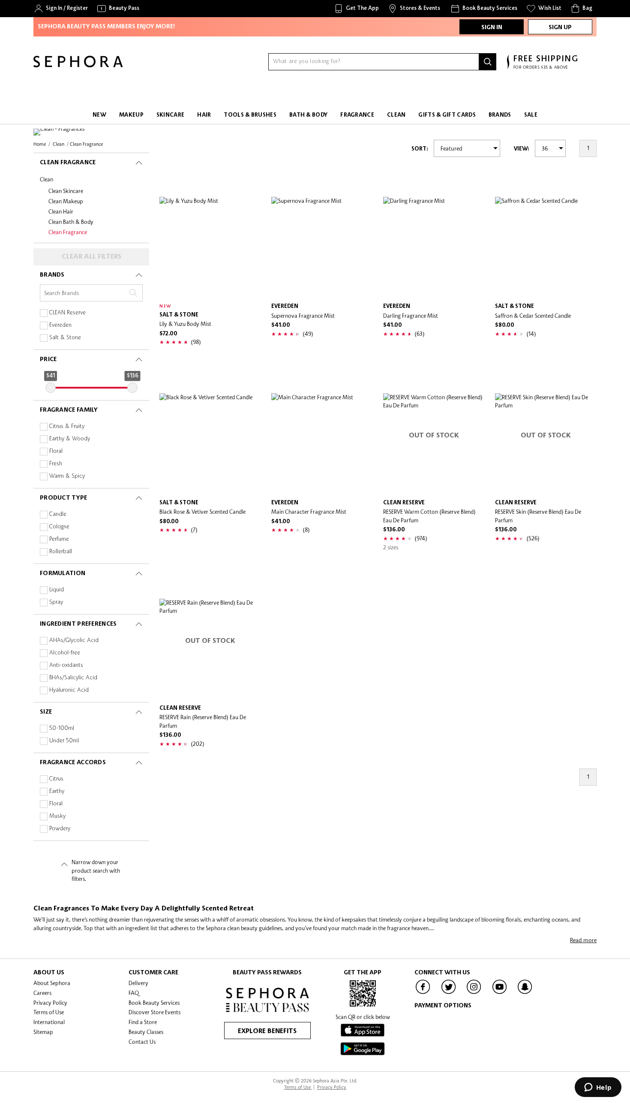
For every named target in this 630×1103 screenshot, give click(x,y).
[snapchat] (525, 993)
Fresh (55, 464)
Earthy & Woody (69, 439)
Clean (46, 179)
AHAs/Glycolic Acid (74, 640)
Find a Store (143, 1022)
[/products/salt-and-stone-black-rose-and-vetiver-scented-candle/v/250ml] (210, 444)
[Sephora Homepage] (78, 65)
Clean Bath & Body (70, 221)
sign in (491, 27)
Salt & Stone (65, 338)
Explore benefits (267, 1031)
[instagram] (474, 993)
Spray (56, 602)
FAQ (134, 992)
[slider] (50, 388)
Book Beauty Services (154, 1002)
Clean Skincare (65, 190)
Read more (583, 940)
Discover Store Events (154, 1012)
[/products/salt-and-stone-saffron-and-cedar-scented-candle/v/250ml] (546, 247)
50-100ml (61, 728)
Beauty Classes (146, 1031)
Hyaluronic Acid (69, 690)
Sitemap (43, 1031)
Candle (57, 514)
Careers (42, 992)
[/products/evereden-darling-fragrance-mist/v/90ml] (434, 247)
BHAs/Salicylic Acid (73, 678)
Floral (56, 451)
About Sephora (51, 982)
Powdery (59, 829)
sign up (560, 27)
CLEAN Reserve (67, 313)
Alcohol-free (64, 653)
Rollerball (60, 552)
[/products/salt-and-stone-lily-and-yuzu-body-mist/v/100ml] (210, 247)
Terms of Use (48, 1012)
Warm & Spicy (67, 476)
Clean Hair (60, 211)
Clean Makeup (65, 201)
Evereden (60, 325)
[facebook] (423, 993)
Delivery (138, 982)
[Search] (487, 61)
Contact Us (142, 1041)
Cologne (59, 527)
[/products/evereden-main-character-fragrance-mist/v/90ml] (322, 444)
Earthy (56, 791)
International (49, 1022)
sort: (419, 149)
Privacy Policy (50, 1002)
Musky (57, 816)
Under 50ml (64, 741)
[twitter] (448, 993)
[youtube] (499, 993)
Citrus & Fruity (66, 426)
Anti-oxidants (66, 665)
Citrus (56, 779)
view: (521, 149)
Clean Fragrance (67, 232)
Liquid (56, 590)
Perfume (59, 539)
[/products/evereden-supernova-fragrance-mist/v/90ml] (322, 247)
